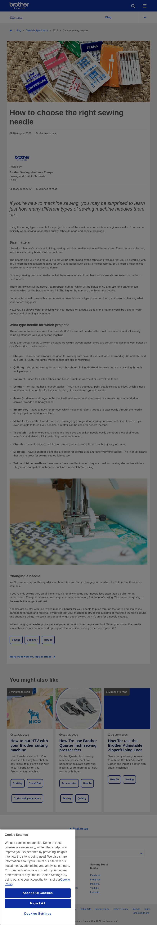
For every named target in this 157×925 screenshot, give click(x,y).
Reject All (37, 903)
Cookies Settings (37, 913)
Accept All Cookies (38, 893)
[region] (37, 877)
